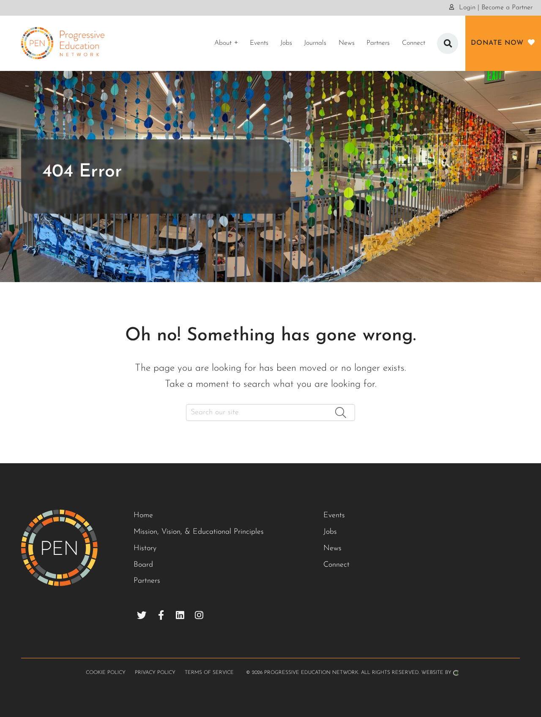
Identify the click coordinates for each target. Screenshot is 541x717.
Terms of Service (209, 672)
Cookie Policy (106, 672)
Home (143, 515)
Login (466, 7)
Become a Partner (507, 7)
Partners (147, 581)
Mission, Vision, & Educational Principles (199, 532)
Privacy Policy (155, 672)
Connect (336, 565)
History (145, 548)
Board (143, 565)
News (332, 548)
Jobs (330, 532)
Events (334, 515)
